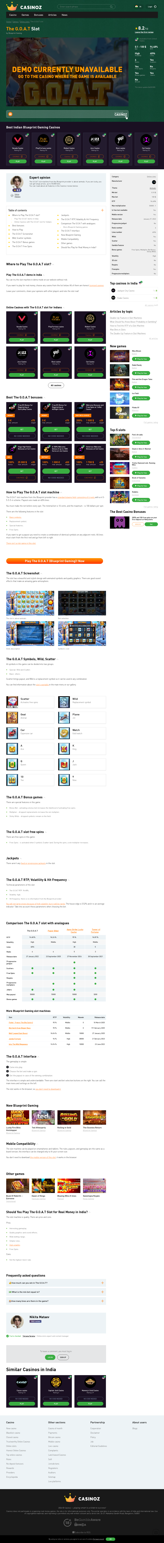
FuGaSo (135, 468)
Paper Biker (53, 930)
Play (18, 161)
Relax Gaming (88, 1199)
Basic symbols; (15, 517)
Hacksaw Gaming (39, 1199)
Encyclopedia (12, 1477)
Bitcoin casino (54, 1437)
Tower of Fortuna (95, 930)
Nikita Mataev (17, 195)
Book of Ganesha (138, 478)
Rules (8, 1459)
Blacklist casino (13, 1432)
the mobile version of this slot (43, 1157)
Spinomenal (11, 1201)
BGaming (135, 410)
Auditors (52, 1472)
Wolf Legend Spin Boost (18, 1033)
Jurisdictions (53, 1463)
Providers (10, 1472)
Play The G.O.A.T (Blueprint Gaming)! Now (54, 561)
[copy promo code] (22, 156)
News (64, 14)
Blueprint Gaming (13, 1133)
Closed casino (12, 1437)
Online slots (11, 1446)
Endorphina (136, 481)
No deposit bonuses (14, 1463)
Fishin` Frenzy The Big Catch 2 (21, 1022)
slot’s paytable (42, 684)
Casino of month (55, 1428)
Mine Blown (136, 351)
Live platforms (54, 1481)
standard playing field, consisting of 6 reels (76, 497)
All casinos (56, 385)
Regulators (53, 1468)
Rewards (10, 1468)
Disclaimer (95, 1432)
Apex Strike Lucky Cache (75, 930)
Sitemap (51, 1477)
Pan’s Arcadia (137, 435)
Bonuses (38, 14)
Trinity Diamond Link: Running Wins (143, 464)
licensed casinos (96, 285)
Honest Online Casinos (16, 1450)
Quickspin (135, 495)
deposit (45, 457)
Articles (52, 14)
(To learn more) (98, 1539)
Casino (12, 14)
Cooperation (95, 1428)
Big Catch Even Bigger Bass (20, 1028)
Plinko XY (135, 407)
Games (25, 14)
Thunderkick (136, 437)
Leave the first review (144, 32)
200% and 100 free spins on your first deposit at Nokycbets (144, 518)
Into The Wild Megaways (18, 1044)
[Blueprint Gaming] (154, 182)
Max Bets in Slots (118, 329)
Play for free (142, 359)
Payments (52, 1432)
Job (91, 1441)
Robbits (135, 492)
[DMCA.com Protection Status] (80, 1525)
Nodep (10, 415)
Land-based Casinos (57, 1455)
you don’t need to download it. (48, 1089)
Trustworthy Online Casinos (18, 1441)
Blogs (134, 1428)
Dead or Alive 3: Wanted (141, 449)
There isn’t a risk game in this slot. (21, 543)
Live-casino (53, 1446)
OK (111, 1539)
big (9, 457)
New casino (11, 1428)
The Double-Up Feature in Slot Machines (128, 333)
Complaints (53, 1450)
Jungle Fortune (15, 1039)
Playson (60, 1199)
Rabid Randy (137, 365)
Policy (93, 1437)
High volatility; (14, 1245)
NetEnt (134, 354)
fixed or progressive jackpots (33, 863)
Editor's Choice (82, 415)
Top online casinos (14, 1455)
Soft (50, 1459)
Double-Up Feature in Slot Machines (126, 318)
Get (21, 429)
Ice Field (135, 393)
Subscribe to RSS (82, 1532)
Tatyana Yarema (29, 1336)
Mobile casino (54, 1441)
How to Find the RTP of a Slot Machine (127, 325)
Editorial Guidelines (98, 1446)
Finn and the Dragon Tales (142, 379)
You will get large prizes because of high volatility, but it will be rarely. (35, 903)
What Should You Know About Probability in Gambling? (133, 321)
